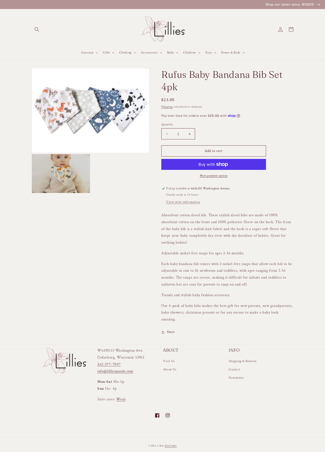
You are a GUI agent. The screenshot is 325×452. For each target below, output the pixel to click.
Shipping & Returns (243, 361)
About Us (170, 369)
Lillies (161, 445)
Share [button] (171, 332)
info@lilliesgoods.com (115, 371)
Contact (234, 369)
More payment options (214, 175)
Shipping (167, 106)
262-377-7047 (109, 364)
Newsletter (236, 378)
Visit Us (169, 361)
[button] (37, 29)
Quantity (167, 125)
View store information (183, 202)
